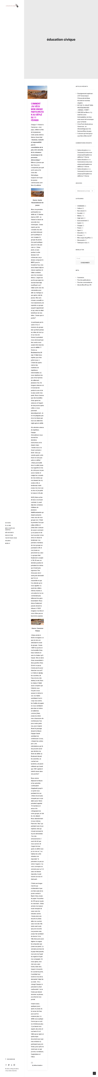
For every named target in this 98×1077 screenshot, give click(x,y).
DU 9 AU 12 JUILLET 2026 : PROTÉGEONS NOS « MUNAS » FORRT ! (85, 107)
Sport (79, 230)
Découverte (9, 532)
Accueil (8, 523)
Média (79, 215)
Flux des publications (84, 280)
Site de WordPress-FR (84, 285)
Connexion (80, 277)
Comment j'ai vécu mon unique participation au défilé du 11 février (37, 112)
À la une (8, 525)
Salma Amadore (82, 150)
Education (9, 535)
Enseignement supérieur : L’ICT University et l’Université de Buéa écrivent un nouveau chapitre (85, 98)
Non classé (80, 211)
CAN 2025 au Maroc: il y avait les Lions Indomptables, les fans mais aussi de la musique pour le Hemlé (85, 117)
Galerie (8, 540)
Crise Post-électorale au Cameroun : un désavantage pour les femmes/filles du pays (85, 127)
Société (79, 213)
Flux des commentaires (84, 282)
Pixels (79, 228)
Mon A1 (7, 543)
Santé (79, 223)
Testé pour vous (11, 538)
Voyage (79, 225)
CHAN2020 (80, 206)
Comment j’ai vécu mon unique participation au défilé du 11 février (84, 155)
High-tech (80, 218)
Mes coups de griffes (10, 529)
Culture (79, 208)
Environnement (82, 220)
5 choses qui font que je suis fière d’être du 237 (84, 135)
